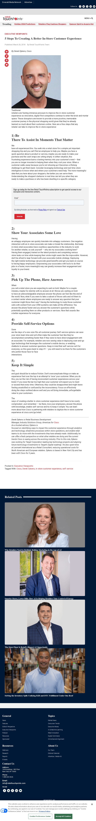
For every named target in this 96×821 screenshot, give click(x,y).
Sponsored (5, 739)
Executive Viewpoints (16, 34)
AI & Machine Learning (55, 730)
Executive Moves (53, 727)
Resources (5, 736)
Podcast (5, 733)
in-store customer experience (49, 469)
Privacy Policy (44, 811)
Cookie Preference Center (40, 816)
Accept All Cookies (63, 816)
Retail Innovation (53, 733)
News (4, 720)
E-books (5, 759)
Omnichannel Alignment (56, 739)
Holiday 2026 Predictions (24, 24)
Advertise (28, 2)
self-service (67, 469)
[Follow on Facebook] (80, 6)
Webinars (5, 750)
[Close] (92, 804)
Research (5, 753)
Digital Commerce (54, 736)
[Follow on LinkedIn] (83, 6)
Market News (52, 720)
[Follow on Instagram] (90, 6)
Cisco (19, 469)
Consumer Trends (54, 723)
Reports (4, 756)
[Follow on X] (87, 6)
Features (5, 723)
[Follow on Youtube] (94, 6)
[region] (48, 810)
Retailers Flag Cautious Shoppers (52, 24)
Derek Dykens (28, 469)
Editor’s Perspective (8, 727)
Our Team (51, 750)
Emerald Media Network (11, 2)
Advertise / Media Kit (55, 756)
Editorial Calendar (54, 753)
